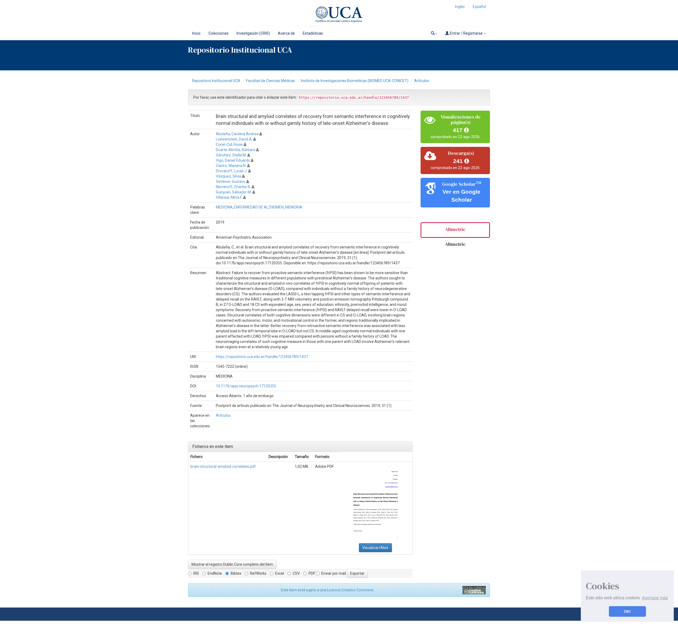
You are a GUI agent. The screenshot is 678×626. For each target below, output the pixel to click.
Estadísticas (313, 33)
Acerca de (286, 33)
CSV (296, 573)
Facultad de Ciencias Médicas (270, 81)
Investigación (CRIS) (253, 33)
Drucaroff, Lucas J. (231, 171)
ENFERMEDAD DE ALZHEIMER (259, 207)
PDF (312, 573)
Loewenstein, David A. (234, 139)
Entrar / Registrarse (466, 33)
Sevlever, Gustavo (231, 181)
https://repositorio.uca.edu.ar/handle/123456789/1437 (262, 357)
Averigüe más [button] (655, 598)
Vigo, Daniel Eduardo (233, 160)
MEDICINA (224, 207)
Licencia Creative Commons (350, 590)
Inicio (196, 33)
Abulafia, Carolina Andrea (237, 134)
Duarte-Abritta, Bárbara (235, 150)
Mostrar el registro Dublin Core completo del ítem (232, 564)
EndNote (215, 573)
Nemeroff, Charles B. (233, 187)
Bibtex (236, 573)
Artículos (421, 81)
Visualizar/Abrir (375, 548)
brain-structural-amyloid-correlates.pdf (223, 466)
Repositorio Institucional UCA (216, 81)
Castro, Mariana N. (231, 166)
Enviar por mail (333, 573)
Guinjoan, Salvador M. (234, 192)
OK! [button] (627, 611)
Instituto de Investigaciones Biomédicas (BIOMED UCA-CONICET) (354, 81)
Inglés (460, 6)
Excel (279, 573)
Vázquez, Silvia (228, 176)
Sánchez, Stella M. (231, 155)
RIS (196, 573)
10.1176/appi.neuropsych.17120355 (246, 386)
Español (479, 6)
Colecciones (218, 33)
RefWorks (258, 573)
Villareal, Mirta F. (229, 197)
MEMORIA (293, 207)
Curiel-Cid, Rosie (229, 144)
